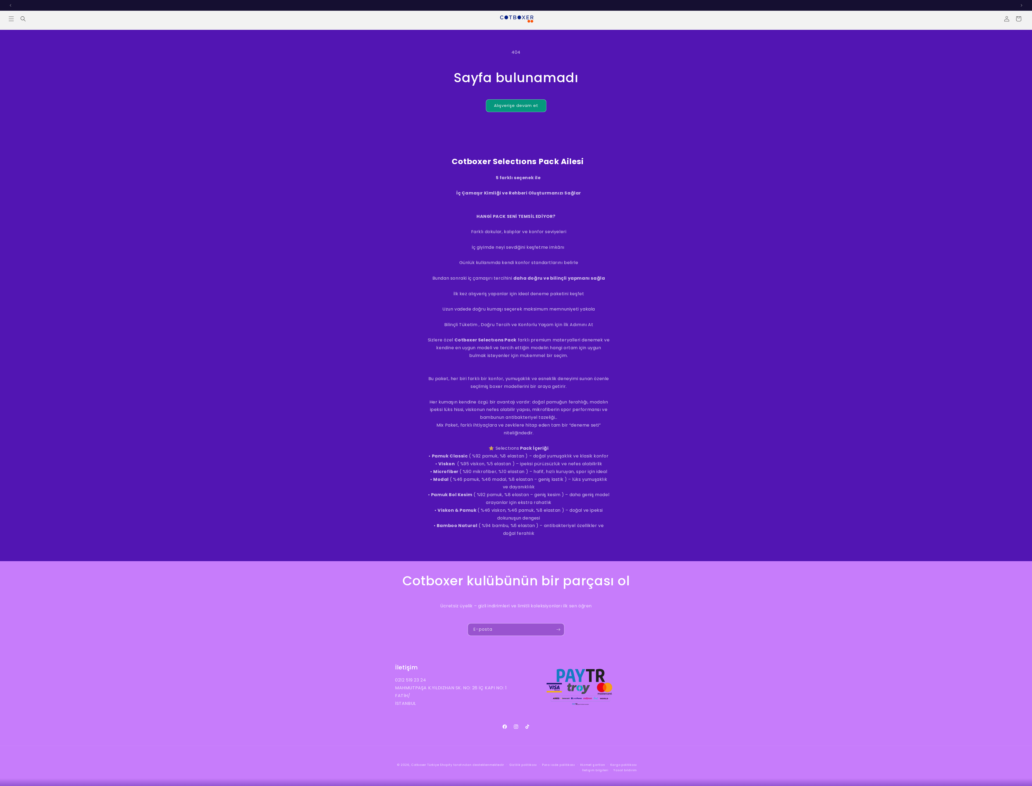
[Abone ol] (558, 629)
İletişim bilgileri (595, 770)
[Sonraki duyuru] (1021, 5)
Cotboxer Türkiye (425, 765)
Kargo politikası (623, 765)
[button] (11, 19)
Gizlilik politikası (523, 765)
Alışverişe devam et (516, 105)
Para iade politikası (558, 765)
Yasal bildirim (625, 770)
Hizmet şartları (592, 765)
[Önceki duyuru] (10, 5)
